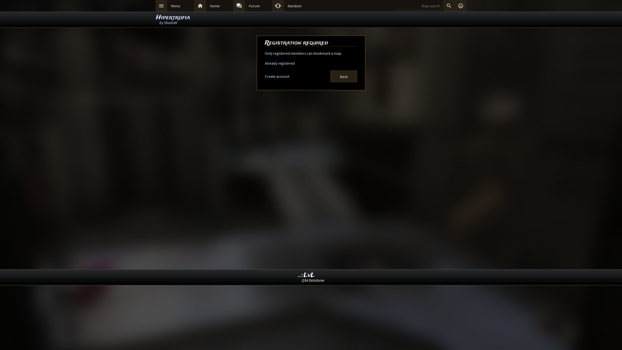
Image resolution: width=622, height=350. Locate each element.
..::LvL (306, 275)
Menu (175, 5)
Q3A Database (313, 280)
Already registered (280, 63)
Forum (254, 5)
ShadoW (170, 22)
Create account (277, 76)
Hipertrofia (173, 17)
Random (295, 5)
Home (215, 5)
